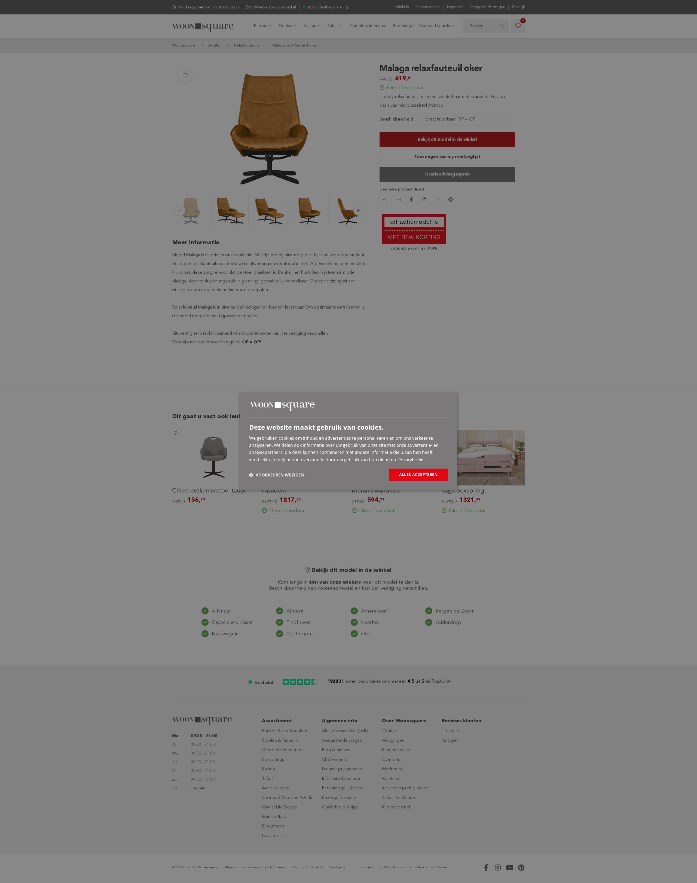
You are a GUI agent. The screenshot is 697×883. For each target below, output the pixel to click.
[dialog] (348, 442)
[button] (276, 475)
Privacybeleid (410, 459)
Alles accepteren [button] (418, 474)
